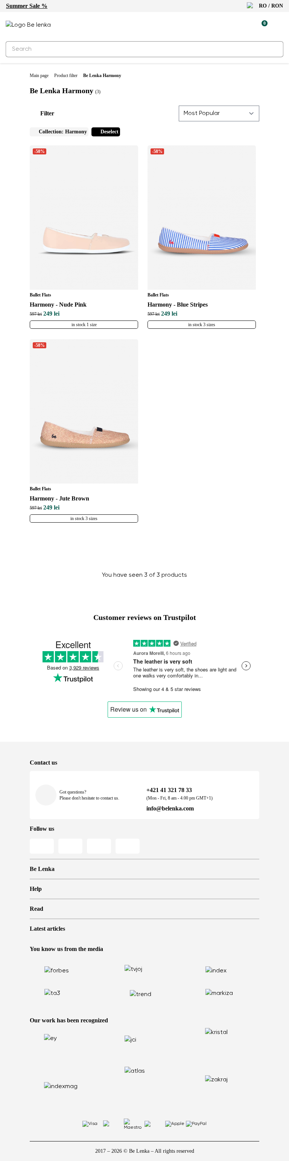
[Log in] (244, 25)
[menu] (278, 26)
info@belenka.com (170, 808)
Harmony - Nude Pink (58, 304)
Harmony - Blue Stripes (178, 304)
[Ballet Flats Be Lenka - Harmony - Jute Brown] (84, 411)
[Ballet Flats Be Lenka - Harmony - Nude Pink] (84, 217)
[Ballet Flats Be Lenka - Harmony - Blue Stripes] (202, 217)
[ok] (273, 49)
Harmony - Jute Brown (59, 498)
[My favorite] (226, 25)
